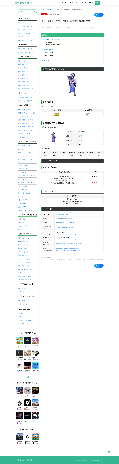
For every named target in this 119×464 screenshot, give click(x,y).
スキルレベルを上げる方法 (25, 269)
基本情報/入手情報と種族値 (52, 44)
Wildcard (35, 395)
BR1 (28, 421)
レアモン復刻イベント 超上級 (26, 175)
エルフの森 (35, 346)
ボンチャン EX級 (23, 186)
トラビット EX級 (23, 168)
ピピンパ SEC (22, 207)
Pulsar (28, 408)
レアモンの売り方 (23, 255)
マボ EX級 (21, 196)
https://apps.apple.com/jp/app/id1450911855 (69, 243)
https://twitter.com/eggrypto (64, 218)
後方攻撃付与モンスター (25, 71)
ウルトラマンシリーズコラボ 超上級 (27, 160)
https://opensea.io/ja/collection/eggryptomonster (70, 234)
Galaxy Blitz (27, 395)
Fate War (20, 313)
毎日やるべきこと (23, 273)
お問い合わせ (20, 460)
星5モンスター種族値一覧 (25, 33)
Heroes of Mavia (35, 421)
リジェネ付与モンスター (25, 68)
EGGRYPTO (50, 9)
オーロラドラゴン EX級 (24, 146)
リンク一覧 (46, 60)
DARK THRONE (19, 358)
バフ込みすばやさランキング (26, 137)
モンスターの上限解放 (24, 262)
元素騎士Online (35, 358)
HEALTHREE (19, 371)
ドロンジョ (21, 229)
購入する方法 (21, 288)
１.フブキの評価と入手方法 (51, 39)
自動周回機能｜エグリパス (25, 241)
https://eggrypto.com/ (62, 214)
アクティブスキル (49, 52)
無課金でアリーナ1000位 (25, 276)
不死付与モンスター (23, 75)
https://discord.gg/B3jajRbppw (65, 222)
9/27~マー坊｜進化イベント (26, 52)
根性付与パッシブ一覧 (24, 134)
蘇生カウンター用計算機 (25, 101)
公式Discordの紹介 (23, 245)
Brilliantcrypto (19, 395)
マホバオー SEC (22, 165)
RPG (44, 14)
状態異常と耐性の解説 (24, 109)
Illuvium (35, 408)
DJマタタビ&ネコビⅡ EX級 (26, 182)
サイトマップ (39, 460)
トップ (64, 3)
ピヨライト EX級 (23, 156)
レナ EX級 (21, 149)
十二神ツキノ (21, 219)
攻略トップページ (23, 23)
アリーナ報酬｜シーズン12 (25, 30)
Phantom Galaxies (20, 422)
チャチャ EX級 (22, 179)
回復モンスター (22, 61)
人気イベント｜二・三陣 (25, 40)
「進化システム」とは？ (25, 49)
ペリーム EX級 (22, 172)
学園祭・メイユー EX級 (24, 153)
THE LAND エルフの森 (24, 320)
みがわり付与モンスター (25, 78)
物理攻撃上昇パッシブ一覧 (25, 120)
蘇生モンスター (22, 64)
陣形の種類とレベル (23, 266)
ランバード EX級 (23, 189)
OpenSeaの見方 (22, 248)
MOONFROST (35, 442)
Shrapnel (20, 442)
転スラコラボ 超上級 (24, 193)
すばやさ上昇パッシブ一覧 (25, 127)
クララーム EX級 (23, 200)
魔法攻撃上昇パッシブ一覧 (25, 123)
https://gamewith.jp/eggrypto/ (64, 227)
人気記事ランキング (87, 3)
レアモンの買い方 (23, 252)
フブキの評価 (48, 42)
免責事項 (29, 460)
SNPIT (19, 317)
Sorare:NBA (27, 371)
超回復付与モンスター (24, 82)
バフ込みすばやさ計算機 (25, 97)
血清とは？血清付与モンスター (27, 89)
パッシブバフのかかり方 (25, 116)
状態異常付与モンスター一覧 (26, 113)
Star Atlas (27, 442)
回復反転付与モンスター (25, 85)
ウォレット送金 (22, 292)
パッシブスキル (49, 55)
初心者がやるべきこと (24, 238)
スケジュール (73, 3)
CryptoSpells (28, 358)
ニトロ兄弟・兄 (22, 222)
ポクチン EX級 (22, 203)
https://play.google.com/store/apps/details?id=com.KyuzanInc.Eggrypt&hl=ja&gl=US (68, 249)
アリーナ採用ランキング (25, 26)
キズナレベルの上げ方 (24, 259)
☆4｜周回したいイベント (25, 280)
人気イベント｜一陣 (23, 37)
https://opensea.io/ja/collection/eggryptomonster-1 (70, 239)
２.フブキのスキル (48, 50)
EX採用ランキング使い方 (25, 210)
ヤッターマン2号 (23, 226)
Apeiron (20, 408)
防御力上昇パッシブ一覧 (25, 130)
